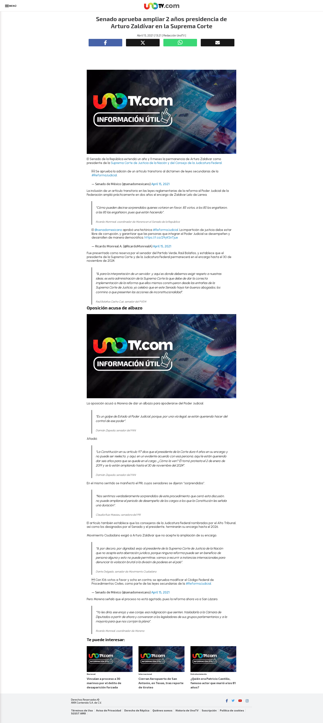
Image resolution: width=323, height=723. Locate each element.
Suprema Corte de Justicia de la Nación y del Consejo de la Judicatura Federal (166, 163)
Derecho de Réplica (136, 710)
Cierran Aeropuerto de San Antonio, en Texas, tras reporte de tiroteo (161, 683)
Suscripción (209, 710)
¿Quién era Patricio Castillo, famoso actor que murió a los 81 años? (213, 683)
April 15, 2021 (160, 184)
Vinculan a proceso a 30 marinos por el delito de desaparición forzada (104, 683)
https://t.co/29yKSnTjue (161, 237)
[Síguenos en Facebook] (227, 701)
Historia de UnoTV (187, 710)
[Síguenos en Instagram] (247, 701)
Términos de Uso (82, 710)
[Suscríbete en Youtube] (240, 701)
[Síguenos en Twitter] (233, 701)
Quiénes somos (162, 710)
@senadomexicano (108, 230)
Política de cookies (232, 710)
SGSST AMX (78, 713)
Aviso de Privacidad (108, 710)
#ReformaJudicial (104, 175)
